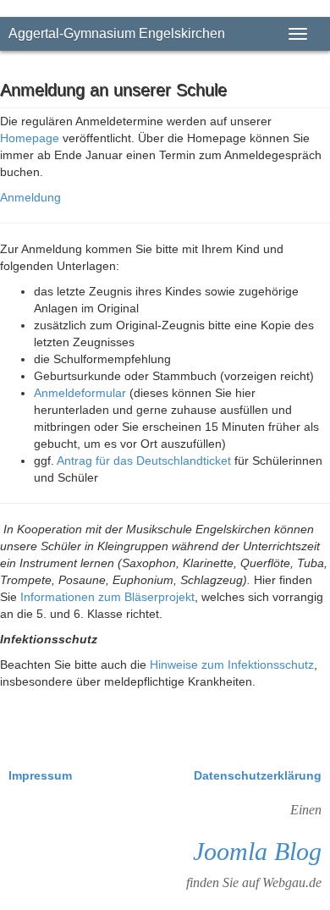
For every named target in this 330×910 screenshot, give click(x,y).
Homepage (31, 138)
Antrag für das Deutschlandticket (144, 460)
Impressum (41, 775)
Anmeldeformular (80, 393)
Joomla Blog (257, 851)
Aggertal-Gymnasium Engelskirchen (116, 33)
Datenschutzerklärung (258, 775)
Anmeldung (30, 197)
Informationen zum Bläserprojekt (107, 597)
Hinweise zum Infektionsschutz (232, 664)
